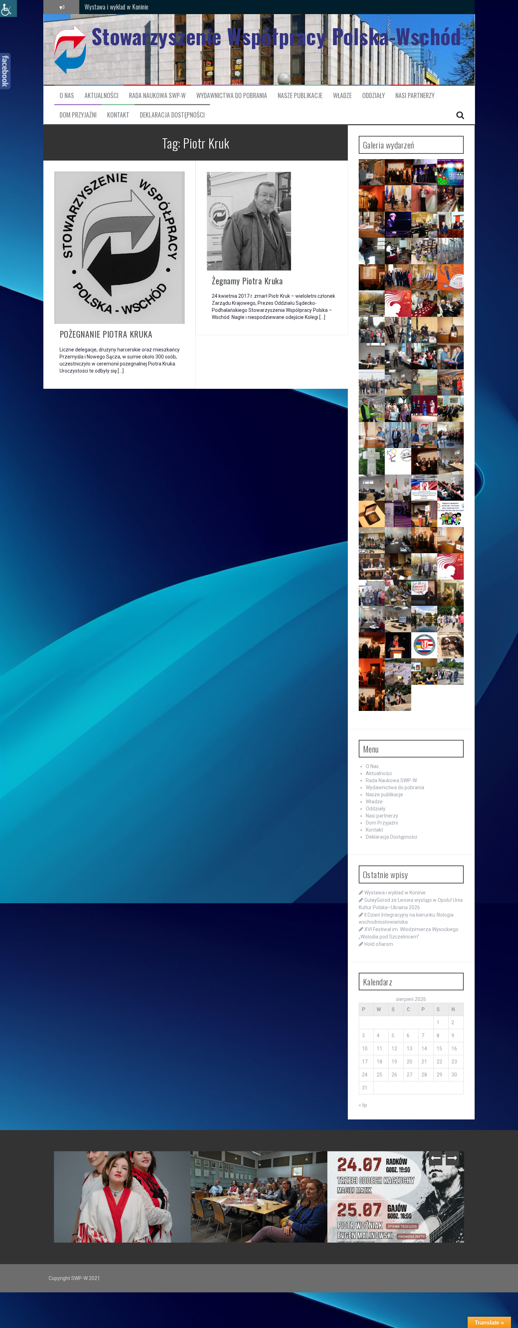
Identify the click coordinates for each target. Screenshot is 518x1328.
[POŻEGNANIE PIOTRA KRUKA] (119, 247)
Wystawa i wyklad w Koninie (117, 6)
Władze (342, 95)
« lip (363, 1105)
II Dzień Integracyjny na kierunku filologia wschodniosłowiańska (397, 1165)
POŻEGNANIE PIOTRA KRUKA (106, 333)
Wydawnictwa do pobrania (231, 95)
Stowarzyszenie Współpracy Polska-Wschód (276, 35)
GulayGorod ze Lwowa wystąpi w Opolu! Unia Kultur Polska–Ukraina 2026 (261, 1165)
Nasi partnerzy (414, 95)
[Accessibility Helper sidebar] (8, 8)
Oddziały (373, 95)
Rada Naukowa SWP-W (157, 95)
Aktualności (101, 95)
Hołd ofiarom (378, 944)
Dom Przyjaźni (78, 114)
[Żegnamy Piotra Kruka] (248, 220)
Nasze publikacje (300, 95)
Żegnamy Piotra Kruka (247, 280)
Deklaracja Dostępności (172, 114)
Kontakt (118, 114)
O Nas (67, 95)
